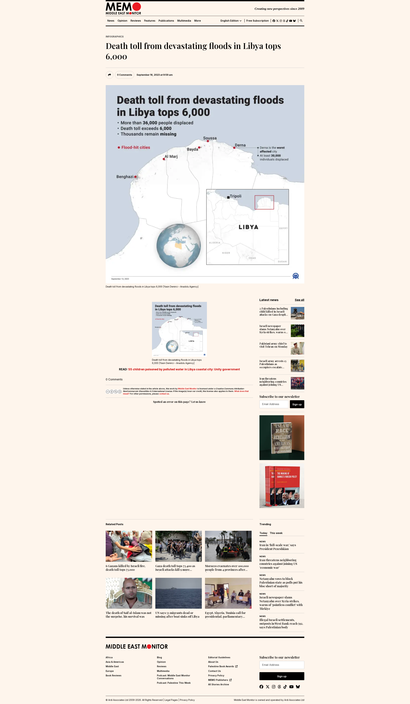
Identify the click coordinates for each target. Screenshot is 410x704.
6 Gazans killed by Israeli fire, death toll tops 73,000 (125, 568)
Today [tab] (263, 533)
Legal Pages (171, 700)
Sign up (297, 404)
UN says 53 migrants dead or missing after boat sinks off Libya (177, 614)
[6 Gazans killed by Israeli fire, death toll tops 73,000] (129, 546)
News (110, 20)
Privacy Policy (216, 675)
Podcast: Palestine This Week (174, 682)
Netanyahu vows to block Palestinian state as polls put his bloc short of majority (280, 582)
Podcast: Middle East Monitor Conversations (173, 677)
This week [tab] (276, 533)
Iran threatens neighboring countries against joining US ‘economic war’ (273, 381)
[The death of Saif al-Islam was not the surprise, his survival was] (129, 593)
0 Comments (124, 74)
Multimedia (184, 20)
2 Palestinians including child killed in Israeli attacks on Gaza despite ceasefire (273, 311)
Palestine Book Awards (221, 666)
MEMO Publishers (218, 680)
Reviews (136, 20)
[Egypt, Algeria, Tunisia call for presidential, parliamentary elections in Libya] (228, 593)
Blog (159, 657)
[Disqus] (179, 448)
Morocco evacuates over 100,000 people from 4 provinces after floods (227, 568)
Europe (110, 671)
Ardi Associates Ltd (294, 700)
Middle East (112, 666)
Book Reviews (113, 675)
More (197, 20)
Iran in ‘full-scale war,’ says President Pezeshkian (277, 547)
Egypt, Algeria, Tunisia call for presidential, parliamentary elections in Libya (225, 615)
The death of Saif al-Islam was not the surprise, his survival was (128, 614)
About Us (213, 661)
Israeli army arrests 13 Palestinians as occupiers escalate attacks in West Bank (272, 364)
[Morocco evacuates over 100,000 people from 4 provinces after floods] (228, 546)
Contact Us (214, 671)
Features (149, 20)
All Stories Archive (218, 684)
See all (299, 300)
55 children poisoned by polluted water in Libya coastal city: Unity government (184, 369)
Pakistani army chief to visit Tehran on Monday (273, 345)
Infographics (115, 36)
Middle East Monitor (187, 388)
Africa (109, 657)
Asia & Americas (115, 661)
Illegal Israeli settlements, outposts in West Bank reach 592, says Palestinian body (281, 623)
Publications (166, 20)
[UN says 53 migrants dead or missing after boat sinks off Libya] (178, 593)
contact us (164, 394)
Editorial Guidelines (219, 657)
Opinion (122, 20)
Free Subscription (257, 20)
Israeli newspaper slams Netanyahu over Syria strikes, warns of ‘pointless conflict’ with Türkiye (273, 329)
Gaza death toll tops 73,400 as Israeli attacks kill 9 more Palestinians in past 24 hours (175, 568)
